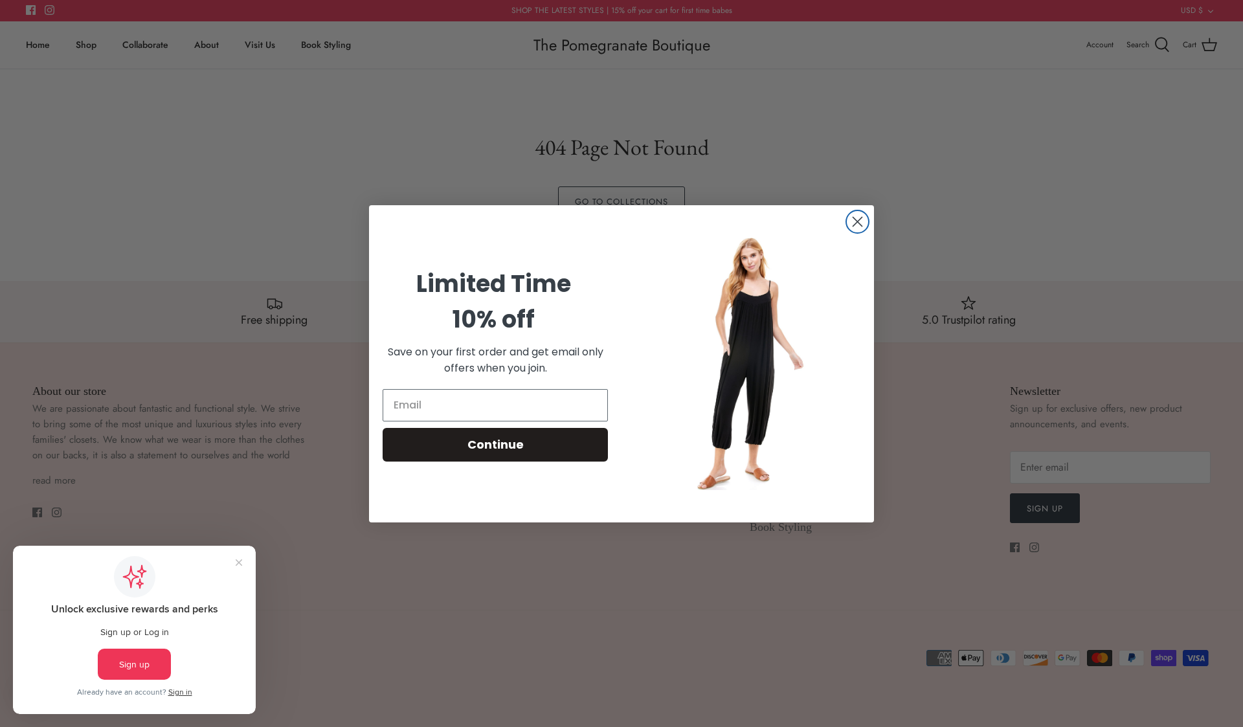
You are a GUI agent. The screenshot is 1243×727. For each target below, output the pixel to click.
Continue (495, 444)
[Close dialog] (857, 221)
